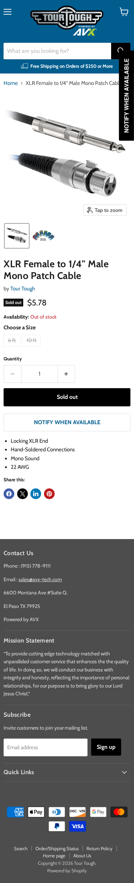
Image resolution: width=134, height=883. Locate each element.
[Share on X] (22, 493)
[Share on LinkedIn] (35, 493)
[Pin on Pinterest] (49, 493)
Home (11, 83)
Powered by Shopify (67, 870)
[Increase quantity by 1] (66, 374)
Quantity (13, 358)
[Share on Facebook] (9, 493)
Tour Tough (22, 288)
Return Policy (99, 848)
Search (21, 848)
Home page (54, 855)
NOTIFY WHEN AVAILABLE (67, 422)
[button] (17, 236)
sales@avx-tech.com (40, 579)
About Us (82, 855)
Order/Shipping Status (57, 848)
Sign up (106, 747)
